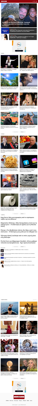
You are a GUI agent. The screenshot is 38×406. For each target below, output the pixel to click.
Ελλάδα (15, 35)
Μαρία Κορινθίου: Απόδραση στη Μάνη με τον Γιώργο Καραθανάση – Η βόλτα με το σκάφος (22, 37)
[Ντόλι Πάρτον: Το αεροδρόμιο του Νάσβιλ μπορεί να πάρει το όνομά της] (9, 61)
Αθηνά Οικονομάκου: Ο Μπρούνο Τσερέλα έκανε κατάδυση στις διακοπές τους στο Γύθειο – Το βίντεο (27, 127)
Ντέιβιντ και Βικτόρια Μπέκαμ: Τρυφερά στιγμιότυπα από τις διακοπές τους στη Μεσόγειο (16, 24)
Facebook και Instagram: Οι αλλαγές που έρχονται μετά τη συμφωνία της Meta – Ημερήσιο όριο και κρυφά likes (27, 170)
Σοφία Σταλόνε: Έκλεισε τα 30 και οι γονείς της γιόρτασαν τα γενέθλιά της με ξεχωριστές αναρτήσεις (28, 373)
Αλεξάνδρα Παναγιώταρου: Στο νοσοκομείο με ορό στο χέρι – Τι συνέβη (9, 336)
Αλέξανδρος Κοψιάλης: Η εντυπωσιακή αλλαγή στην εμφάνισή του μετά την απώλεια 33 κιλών (9, 127)
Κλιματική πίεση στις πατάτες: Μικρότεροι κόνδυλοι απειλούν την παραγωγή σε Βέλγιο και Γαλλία (9, 170)
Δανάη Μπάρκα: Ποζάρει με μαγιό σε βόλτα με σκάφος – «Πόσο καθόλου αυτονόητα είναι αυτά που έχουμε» (9, 317)
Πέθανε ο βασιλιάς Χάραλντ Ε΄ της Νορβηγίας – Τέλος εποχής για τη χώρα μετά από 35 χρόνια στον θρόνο (28, 151)
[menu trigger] (36, 1)
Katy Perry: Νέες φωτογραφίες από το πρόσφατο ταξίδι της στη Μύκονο (17, 218)
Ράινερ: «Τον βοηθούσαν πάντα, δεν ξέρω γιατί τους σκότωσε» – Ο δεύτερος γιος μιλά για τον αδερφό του (19, 231)
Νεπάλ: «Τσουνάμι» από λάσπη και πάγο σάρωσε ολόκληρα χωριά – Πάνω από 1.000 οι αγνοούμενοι (28, 189)
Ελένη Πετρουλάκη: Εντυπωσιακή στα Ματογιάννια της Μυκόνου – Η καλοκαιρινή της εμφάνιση (28, 108)
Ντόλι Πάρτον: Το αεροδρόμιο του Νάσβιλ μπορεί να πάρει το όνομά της (8, 70)
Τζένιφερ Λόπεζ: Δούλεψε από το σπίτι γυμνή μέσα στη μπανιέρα (18, 236)
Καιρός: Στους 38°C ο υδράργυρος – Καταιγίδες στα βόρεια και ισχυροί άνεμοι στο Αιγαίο (9, 88)
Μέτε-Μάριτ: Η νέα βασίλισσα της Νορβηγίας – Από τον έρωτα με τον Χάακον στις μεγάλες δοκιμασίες (9, 151)
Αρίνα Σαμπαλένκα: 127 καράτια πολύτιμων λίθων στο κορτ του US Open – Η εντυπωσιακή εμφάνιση (28, 88)
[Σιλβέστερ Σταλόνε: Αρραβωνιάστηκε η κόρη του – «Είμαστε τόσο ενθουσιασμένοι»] (28, 61)
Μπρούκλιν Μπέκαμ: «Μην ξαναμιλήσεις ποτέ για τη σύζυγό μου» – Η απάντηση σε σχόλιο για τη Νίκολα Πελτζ (19, 224)
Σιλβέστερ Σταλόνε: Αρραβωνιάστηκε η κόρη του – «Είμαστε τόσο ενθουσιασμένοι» (28, 70)
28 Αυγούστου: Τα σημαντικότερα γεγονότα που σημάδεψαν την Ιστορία (28, 354)
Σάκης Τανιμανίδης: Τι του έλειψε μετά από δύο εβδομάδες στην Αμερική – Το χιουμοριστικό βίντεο (9, 108)
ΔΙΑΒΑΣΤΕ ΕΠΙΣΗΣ (4, 299)
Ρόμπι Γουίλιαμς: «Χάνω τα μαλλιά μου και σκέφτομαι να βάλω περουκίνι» (28, 336)
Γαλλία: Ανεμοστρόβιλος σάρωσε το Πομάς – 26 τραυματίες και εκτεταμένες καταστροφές (28, 208)
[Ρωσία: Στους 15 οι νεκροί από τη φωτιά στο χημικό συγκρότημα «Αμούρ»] (9, 180)
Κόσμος (3, 167)
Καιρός (6, 85)
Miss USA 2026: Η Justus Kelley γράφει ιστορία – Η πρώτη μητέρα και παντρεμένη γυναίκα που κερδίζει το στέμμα (9, 354)
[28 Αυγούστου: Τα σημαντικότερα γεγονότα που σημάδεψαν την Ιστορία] (28, 345)
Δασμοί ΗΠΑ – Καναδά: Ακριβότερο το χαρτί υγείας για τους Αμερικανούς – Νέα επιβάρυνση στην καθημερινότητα (9, 209)
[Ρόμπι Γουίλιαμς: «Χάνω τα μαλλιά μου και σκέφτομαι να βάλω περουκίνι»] (28, 327)
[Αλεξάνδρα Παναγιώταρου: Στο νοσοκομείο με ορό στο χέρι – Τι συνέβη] (9, 327)
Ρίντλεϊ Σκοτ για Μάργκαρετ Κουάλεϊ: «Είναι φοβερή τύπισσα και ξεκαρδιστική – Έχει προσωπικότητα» (19, 242)
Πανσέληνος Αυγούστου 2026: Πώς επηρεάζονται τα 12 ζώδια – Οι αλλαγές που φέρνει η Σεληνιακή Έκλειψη (9, 373)
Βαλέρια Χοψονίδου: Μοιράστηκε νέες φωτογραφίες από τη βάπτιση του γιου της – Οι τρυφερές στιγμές (28, 317)
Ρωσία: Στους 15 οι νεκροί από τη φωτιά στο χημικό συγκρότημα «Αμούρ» (9, 189)
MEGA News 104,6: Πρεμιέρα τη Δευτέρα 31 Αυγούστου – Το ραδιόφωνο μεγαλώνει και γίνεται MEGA (22, 31)
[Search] (34, 1)
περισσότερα (35, 299)
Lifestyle (12, 35)
